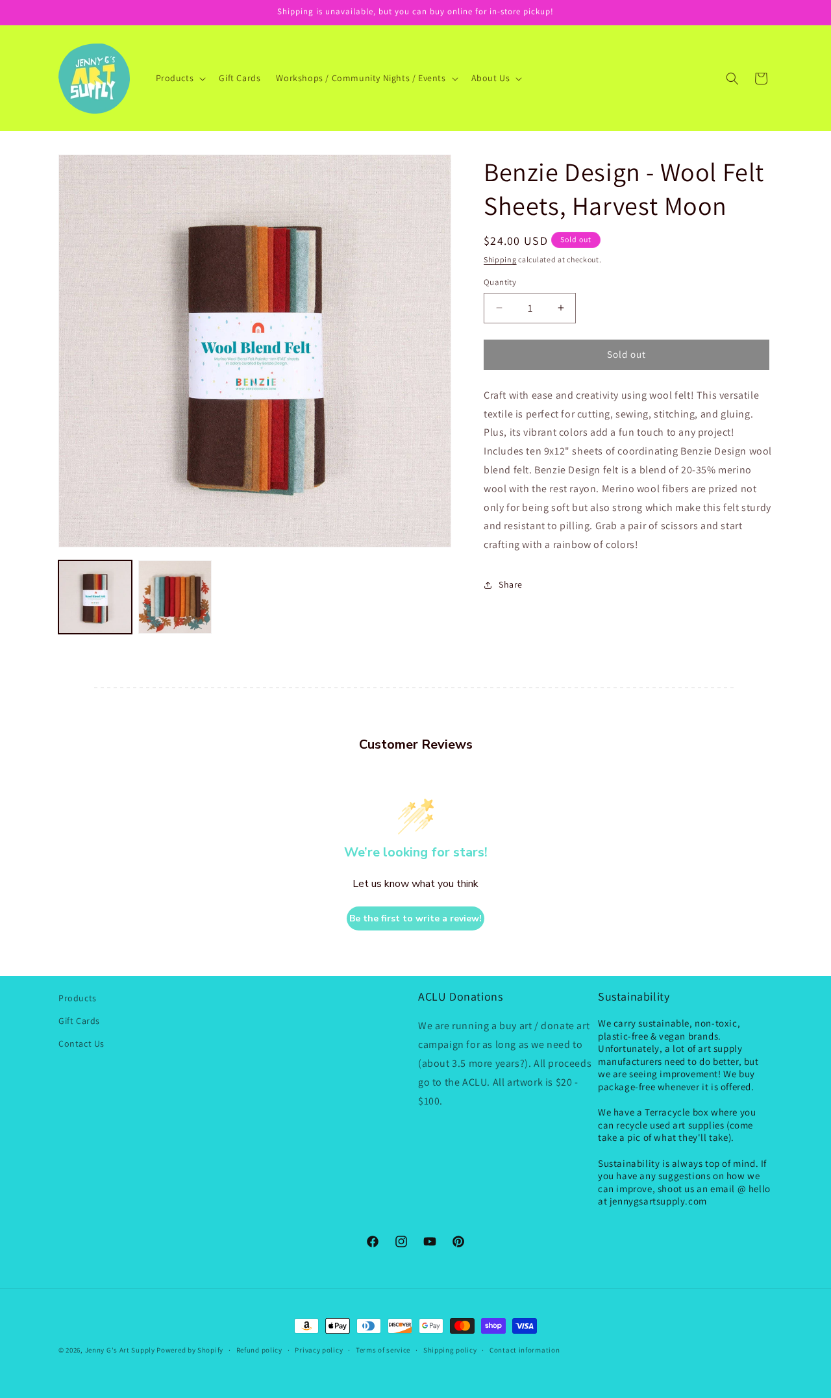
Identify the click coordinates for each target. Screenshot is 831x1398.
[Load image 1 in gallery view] (95, 597)
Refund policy (259, 1349)
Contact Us (81, 1043)
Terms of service (383, 1349)
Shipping (500, 259)
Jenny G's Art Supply (120, 1349)
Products (77, 998)
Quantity (500, 282)
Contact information (525, 1349)
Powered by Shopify (189, 1349)
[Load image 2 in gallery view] (175, 597)
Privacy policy (319, 1349)
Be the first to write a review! (415, 918)
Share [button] (511, 584)
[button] (180, 78)
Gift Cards (79, 1021)
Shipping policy (450, 1349)
